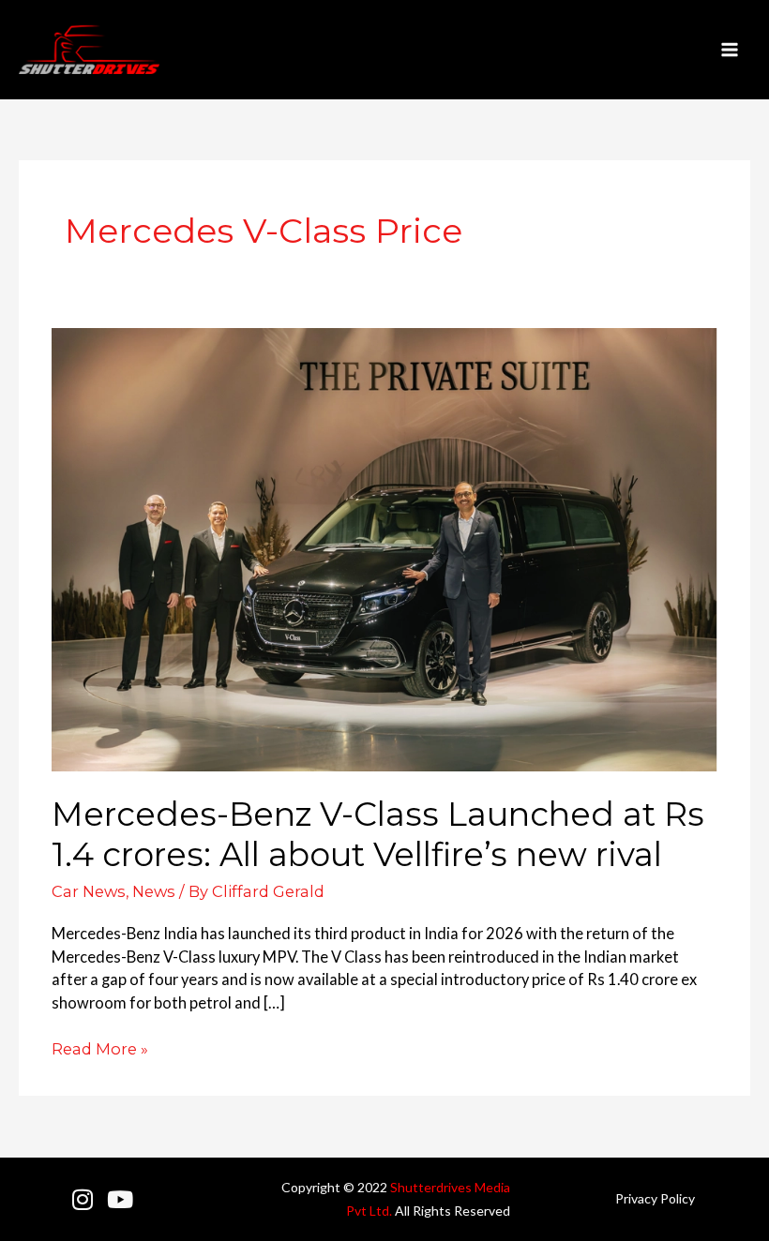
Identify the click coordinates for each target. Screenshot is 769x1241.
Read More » (100, 1048)
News (153, 891)
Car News (89, 891)
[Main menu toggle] (729, 50)
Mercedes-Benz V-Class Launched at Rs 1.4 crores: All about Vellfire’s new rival (378, 834)
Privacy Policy (655, 1198)
